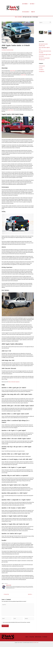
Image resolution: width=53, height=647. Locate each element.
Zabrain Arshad (8, 585)
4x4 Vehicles (4, 50)
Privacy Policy (31, 637)
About (2, 583)
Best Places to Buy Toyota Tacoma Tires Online (45, 52)
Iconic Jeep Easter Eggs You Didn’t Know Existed (45, 55)
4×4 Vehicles (41, 70)
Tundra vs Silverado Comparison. (14, 382)
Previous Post (6, 594)
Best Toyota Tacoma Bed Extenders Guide (43, 45)
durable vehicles (11, 110)
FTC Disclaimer (44, 637)
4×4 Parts (40, 68)
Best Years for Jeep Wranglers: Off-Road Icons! (44, 59)
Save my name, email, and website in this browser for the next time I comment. (16, 623)
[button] (27, 4)
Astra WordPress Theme (35, 642)
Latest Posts (6, 583)
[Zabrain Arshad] (3, 587)
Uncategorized (41, 72)
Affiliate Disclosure (38, 637)
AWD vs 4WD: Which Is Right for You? (44, 48)
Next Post (30, 594)
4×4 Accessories (42, 66)
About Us (27, 637)
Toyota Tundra (12, 71)
